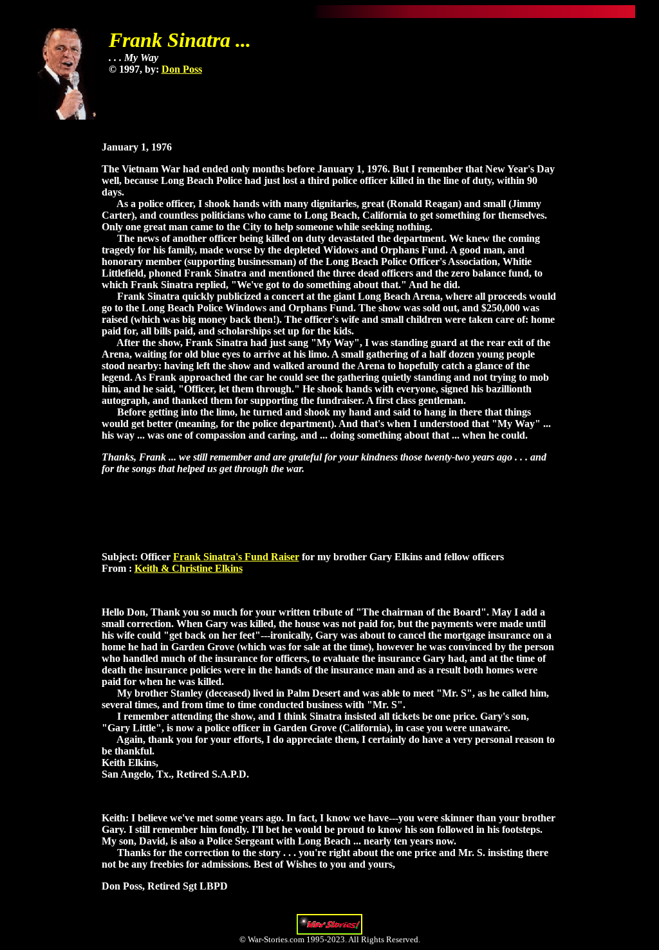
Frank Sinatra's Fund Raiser (236, 556)
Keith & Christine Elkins (189, 568)
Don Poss (182, 69)
